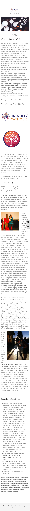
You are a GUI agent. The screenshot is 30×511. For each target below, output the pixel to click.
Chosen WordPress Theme (11, 506)
